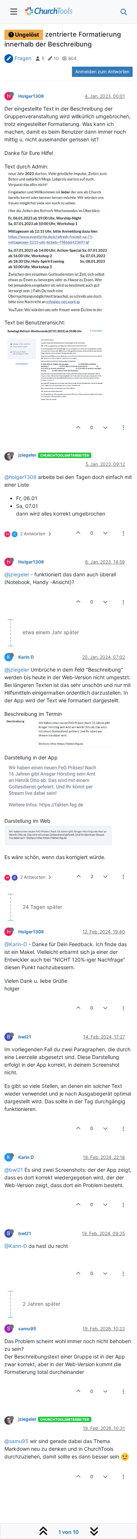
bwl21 (24, 1037)
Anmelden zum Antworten (102, 71)
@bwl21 (13, 1170)
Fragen (23, 58)
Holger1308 (31, 96)
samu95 (27, 1328)
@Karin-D (15, 944)
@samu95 (16, 1441)
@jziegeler (16, 574)
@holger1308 (20, 477)
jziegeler (27, 455)
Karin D (26, 657)
